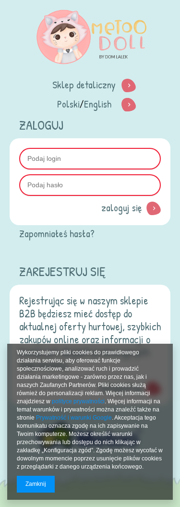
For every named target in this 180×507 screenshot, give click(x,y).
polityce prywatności (78, 401)
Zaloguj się (121, 208)
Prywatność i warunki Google (74, 417)
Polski (68, 104)
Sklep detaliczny (84, 85)
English (97, 104)
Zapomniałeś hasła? (57, 234)
